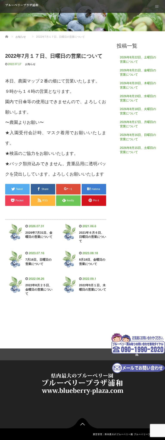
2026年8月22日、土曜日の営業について (138, 59)
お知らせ (30, 64)
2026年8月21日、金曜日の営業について (138, 72)
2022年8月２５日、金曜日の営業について (38, 289)
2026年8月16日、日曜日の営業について (138, 137)
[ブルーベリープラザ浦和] (82, 383)
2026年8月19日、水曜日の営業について (138, 98)
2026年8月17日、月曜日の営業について (138, 124)
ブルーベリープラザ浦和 (21, 5)
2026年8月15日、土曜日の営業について (138, 150)
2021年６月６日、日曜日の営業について (92, 237)
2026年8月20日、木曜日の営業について (138, 85)
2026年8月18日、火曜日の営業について (138, 111)
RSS (136, 354)
